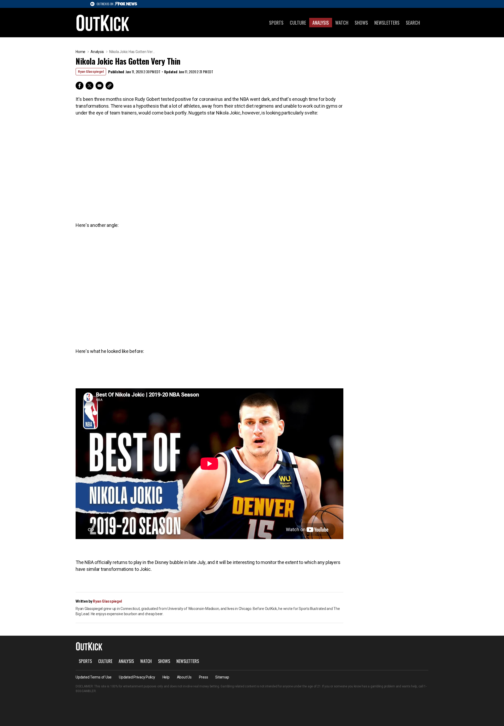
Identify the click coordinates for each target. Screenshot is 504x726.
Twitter (89, 86)
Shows (361, 22)
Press (203, 677)
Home (80, 52)
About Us (184, 677)
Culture (298, 22)
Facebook (79, 86)
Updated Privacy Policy (137, 677)
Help (166, 677)
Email (99, 86)
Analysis (320, 22)
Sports (276, 22)
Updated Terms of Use (94, 677)
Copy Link (109, 86)
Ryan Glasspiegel (91, 72)
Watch (341, 22)
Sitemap (222, 677)
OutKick (103, 22)
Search (413, 22)
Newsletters (387, 22)
